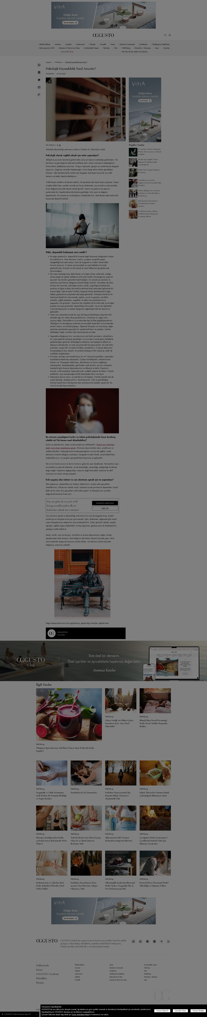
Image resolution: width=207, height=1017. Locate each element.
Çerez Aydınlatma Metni (80, 1014)
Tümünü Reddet (198, 1010)
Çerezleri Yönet (180, 1010)
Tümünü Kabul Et (162, 1010)
